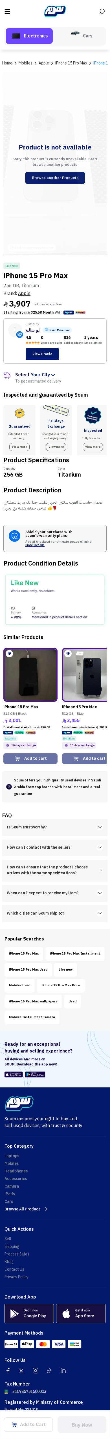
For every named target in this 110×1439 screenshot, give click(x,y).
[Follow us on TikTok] (49, 1370)
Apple (24, 293)
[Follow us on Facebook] (8, 1370)
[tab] (29, 36)
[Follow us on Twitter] (21, 1370)
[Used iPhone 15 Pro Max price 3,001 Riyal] (30, 675)
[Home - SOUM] (55, 11)
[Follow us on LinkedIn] (63, 1370)
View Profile (42, 354)
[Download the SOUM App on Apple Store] (14, 1074)
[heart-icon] (9, 653)
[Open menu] (8, 11)
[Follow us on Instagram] (35, 1370)
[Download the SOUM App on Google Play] (34, 1074)
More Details (35, 545)
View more (19, 447)
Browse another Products (55, 177)
